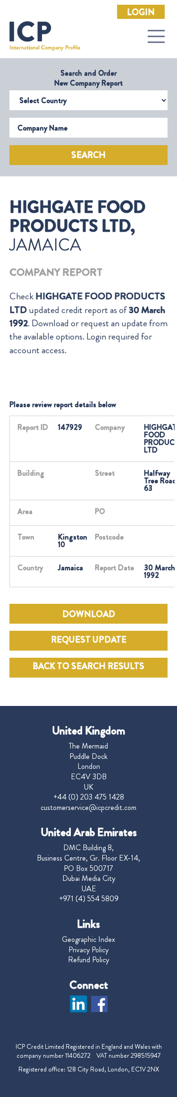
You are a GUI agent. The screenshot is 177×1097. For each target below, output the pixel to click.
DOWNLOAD (88, 614)
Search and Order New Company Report (88, 78)
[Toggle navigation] (156, 36)
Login (141, 12)
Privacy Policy (88, 950)
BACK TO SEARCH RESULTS (88, 666)
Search (88, 155)
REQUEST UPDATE (88, 640)
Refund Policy (88, 960)
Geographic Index (88, 939)
